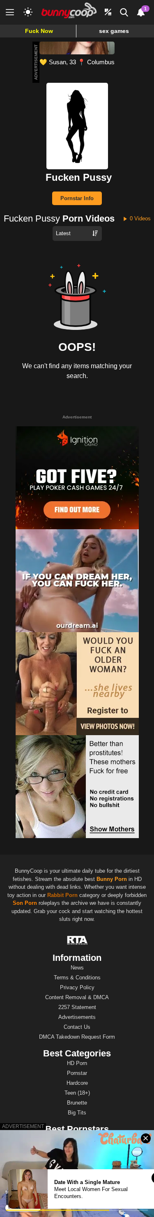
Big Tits (77, 1113)
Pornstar (77, 1073)
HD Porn (77, 1063)
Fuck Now (39, 31)
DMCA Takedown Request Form (77, 1037)
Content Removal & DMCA (77, 997)
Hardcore (77, 1083)
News (77, 968)
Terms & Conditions (77, 977)
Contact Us (77, 1027)
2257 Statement (77, 1007)
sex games (114, 31)
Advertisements (77, 1017)
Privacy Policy (77, 987)
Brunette (77, 1103)
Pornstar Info (77, 198)
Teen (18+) (77, 1093)
